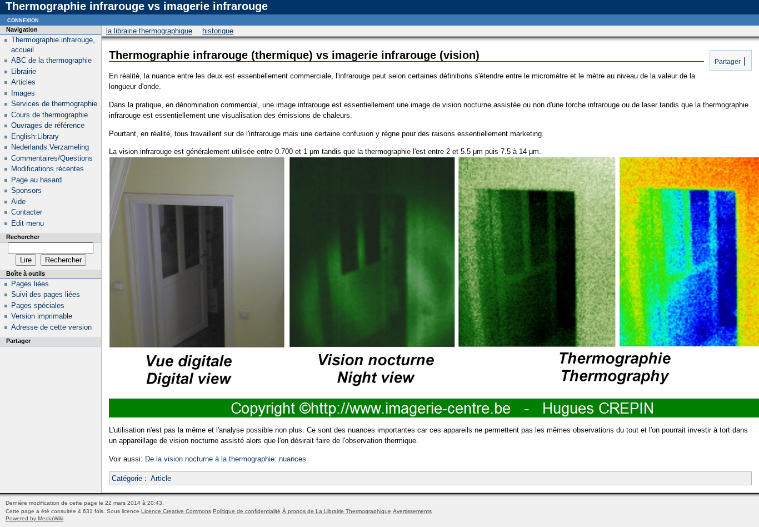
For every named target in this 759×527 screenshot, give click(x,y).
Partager (727, 61)
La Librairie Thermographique (149, 31)
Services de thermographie (54, 104)
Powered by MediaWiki (34, 518)
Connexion (23, 20)
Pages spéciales (37, 305)
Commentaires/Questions (52, 158)
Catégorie (127, 478)
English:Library (35, 136)
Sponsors (26, 190)
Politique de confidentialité (247, 511)
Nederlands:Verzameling (50, 147)
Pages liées (30, 284)
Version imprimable (41, 316)
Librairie (23, 71)
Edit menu (27, 223)
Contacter (26, 212)
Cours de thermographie (49, 115)
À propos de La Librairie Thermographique (336, 511)
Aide (18, 201)
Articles (23, 82)
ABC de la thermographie (51, 60)
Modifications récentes (47, 169)
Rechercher (22, 236)
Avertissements (412, 511)
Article (161, 478)
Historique (217, 31)
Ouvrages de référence (47, 125)
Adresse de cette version (51, 327)
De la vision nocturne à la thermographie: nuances (225, 459)
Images (23, 93)
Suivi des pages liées (45, 294)
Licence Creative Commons (176, 511)
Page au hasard (36, 180)
